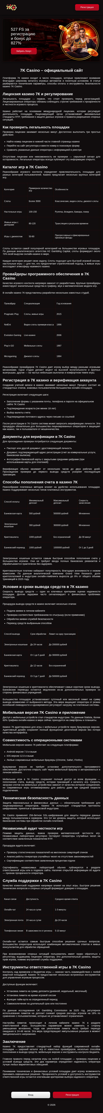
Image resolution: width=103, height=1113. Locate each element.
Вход (30, 1095)
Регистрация (87, 7)
